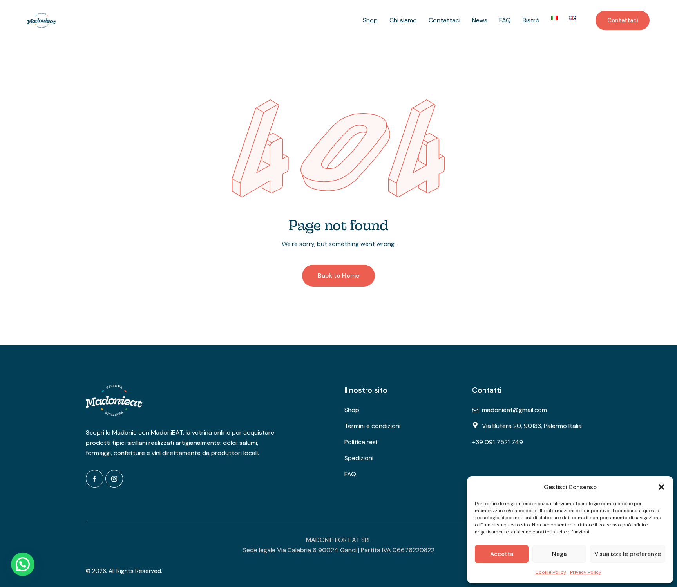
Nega (559, 554)
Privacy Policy (585, 572)
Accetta (501, 554)
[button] (661, 487)
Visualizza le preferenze (627, 554)
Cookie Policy (550, 572)
